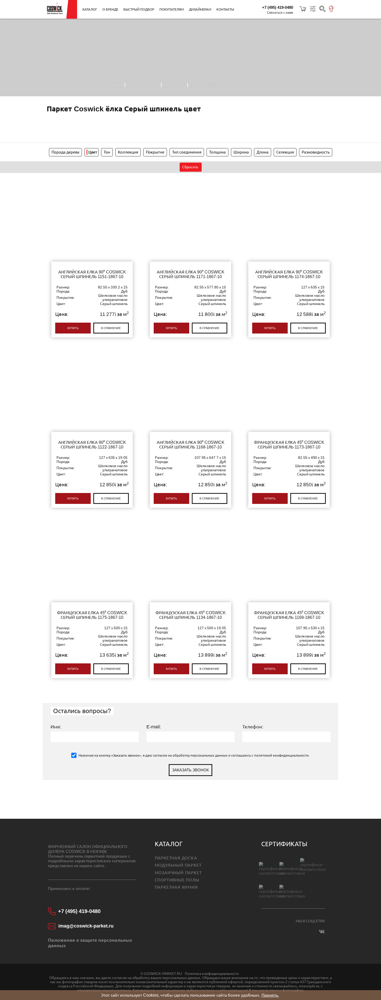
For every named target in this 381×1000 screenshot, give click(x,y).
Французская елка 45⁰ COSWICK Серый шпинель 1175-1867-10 (92, 599)
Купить (73, 328)
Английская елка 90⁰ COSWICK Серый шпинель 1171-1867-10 (190, 258)
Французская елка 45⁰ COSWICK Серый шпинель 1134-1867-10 (190, 599)
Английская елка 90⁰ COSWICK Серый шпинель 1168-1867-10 (190, 429)
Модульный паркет (178, 865)
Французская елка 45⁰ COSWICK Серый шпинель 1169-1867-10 (289, 599)
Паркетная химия (176, 887)
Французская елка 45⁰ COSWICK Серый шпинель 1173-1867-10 (289, 429)
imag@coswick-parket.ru (86, 925)
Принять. (270, 995)
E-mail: (153, 726)
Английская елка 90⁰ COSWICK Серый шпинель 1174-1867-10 (289, 258)
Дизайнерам (200, 9)
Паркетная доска (176, 858)
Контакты (225, 9)
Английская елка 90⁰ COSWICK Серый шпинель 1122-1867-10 (92, 429)
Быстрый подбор (138, 9)
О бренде (110, 9)
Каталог (89, 9)
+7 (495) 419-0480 (277, 7)
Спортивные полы (177, 880)
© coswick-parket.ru (161, 974)
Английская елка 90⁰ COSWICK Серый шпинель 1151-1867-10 (92, 258)
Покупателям (171, 9)
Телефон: (252, 726)
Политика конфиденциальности (212, 974)
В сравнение (111, 328)
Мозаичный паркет (178, 872)
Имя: (56, 726)
